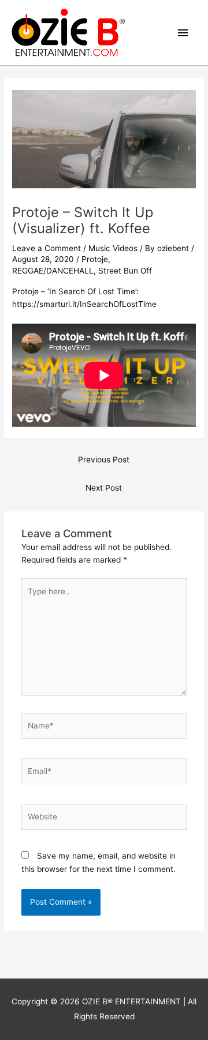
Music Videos (113, 248)
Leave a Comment (46, 248)
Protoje (94, 259)
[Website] (104, 818)
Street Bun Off (125, 270)
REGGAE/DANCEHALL (53, 270)
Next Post (104, 487)
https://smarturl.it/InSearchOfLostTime (84, 304)
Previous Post (103, 459)
